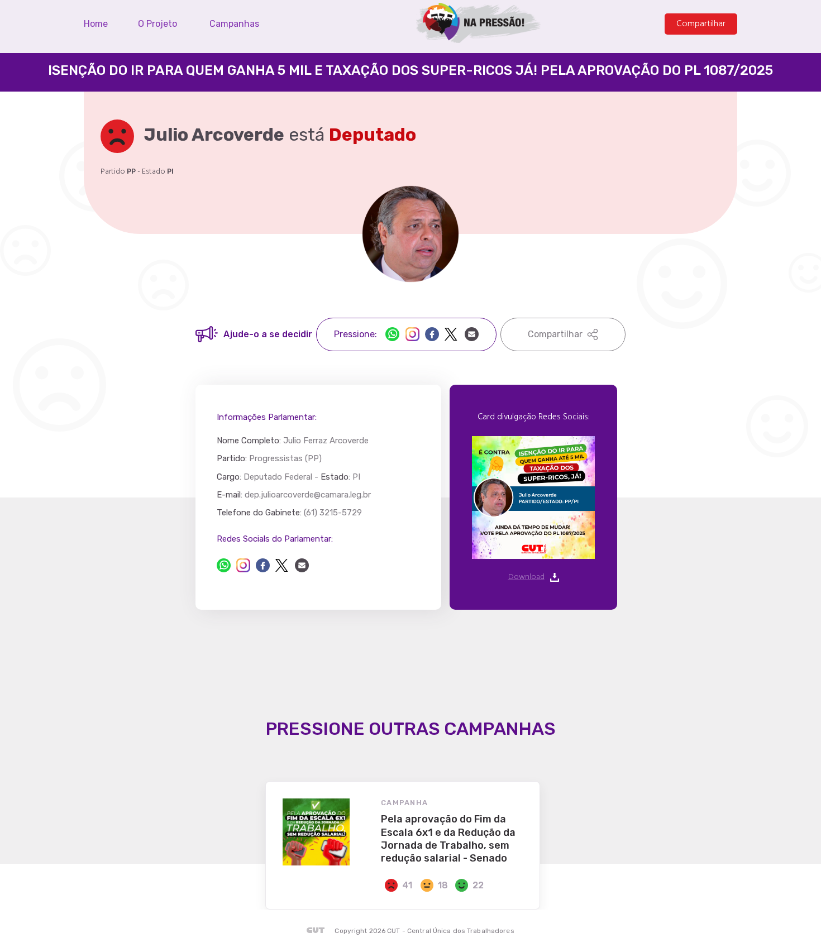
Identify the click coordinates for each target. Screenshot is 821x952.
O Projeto (157, 24)
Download (526, 577)
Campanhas (234, 24)
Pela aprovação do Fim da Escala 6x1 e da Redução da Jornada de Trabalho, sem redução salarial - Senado (448, 838)
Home (96, 24)
